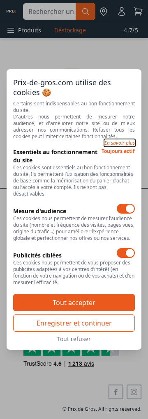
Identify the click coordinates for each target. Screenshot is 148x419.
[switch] (126, 209)
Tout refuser (74, 339)
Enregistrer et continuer (74, 323)
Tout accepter (74, 302)
